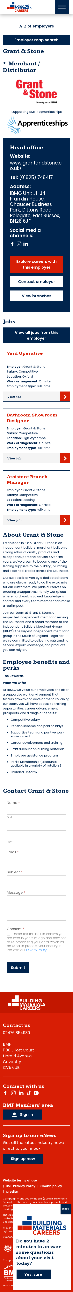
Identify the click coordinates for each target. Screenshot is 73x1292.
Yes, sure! (34, 1274)
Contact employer (36, 281)
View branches (36, 296)
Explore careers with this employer (36, 264)
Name (13, 803)
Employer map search (37, 40)
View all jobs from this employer (36, 335)
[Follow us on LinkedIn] (25, 244)
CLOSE (65, 1209)
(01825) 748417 (36, 177)
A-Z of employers (36, 26)
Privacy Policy (36, 950)
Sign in (26, 1114)
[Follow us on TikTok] (29, 1093)
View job (14, 397)
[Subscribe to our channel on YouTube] (36, 1093)
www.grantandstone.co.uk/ (36, 165)
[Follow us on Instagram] (19, 244)
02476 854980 (16, 1032)
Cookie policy (51, 1186)
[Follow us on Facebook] (12, 244)
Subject (15, 872)
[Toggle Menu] (62, 7)
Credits (12, 1191)
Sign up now (23, 1158)
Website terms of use (20, 1180)
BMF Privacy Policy (20, 1186)
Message (16, 892)
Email (13, 852)
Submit (18, 967)
